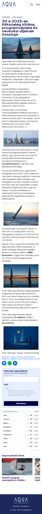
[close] (38, 4)
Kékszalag (28, 359)
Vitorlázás (6, 17)
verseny (37, 359)
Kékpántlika (16, 359)
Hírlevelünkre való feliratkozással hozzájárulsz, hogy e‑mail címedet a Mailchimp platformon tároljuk (22, 393)
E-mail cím (8, 375)
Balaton (5, 357)
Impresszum (25, 506)
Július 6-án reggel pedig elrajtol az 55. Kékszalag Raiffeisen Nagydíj (20, 82)
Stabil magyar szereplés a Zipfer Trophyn (13, 480)
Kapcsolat (16, 506)
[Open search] (31, 4)
